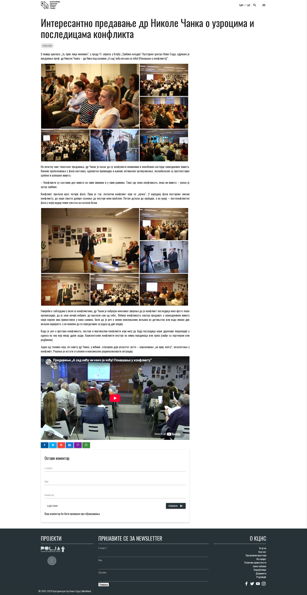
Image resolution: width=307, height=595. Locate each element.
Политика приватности (255, 562)
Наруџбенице (260, 569)
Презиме (102, 572)
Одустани (52, 505)
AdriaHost (86, 591)
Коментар (49, 495)
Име (46, 481)
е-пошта (48, 468)
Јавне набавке (259, 566)
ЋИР (241, 5)
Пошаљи (176, 505)
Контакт (262, 551)
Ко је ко (262, 548)
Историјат (261, 559)
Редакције (261, 577)
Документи (261, 573)
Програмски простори (256, 555)
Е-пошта (102, 548)
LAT (248, 5)
